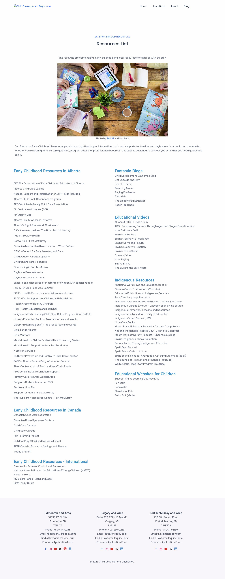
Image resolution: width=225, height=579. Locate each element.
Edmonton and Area (58, 513)
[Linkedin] (69, 548)
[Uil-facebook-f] (45, 548)
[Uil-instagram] (50, 548)
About (174, 6)
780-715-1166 (170, 529)
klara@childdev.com (169, 533)
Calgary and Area (112, 513)
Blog (186, 6)
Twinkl (110, 138)
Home (143, 6)
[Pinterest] (65, 548)
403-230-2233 (116, 529)
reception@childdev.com (61, 533)
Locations (159, 6)
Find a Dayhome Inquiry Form (57, 538)
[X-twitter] (60, 548)
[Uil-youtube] (55, 548)
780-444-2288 (62, 529)
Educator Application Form (57, 542)
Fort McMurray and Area (166, 513)
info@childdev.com (115, 533)
